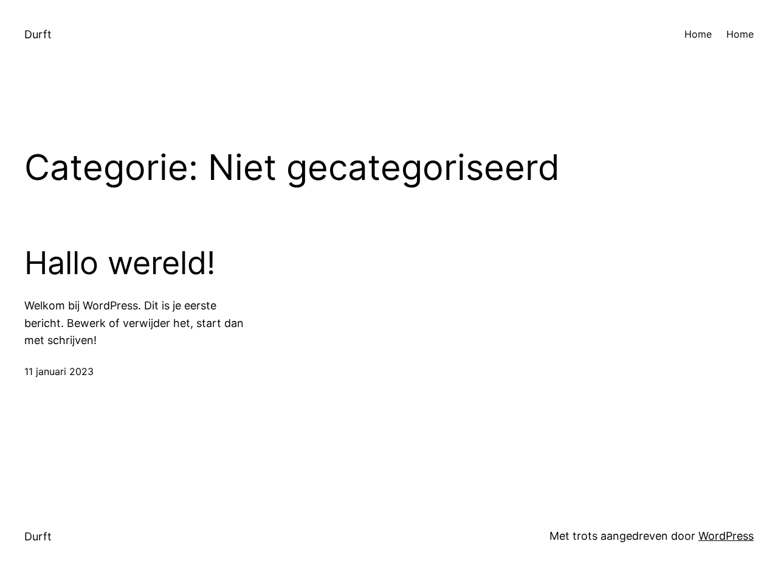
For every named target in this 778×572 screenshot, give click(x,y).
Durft (38, 34)
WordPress (726, 535)
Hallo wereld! (119, 263)
